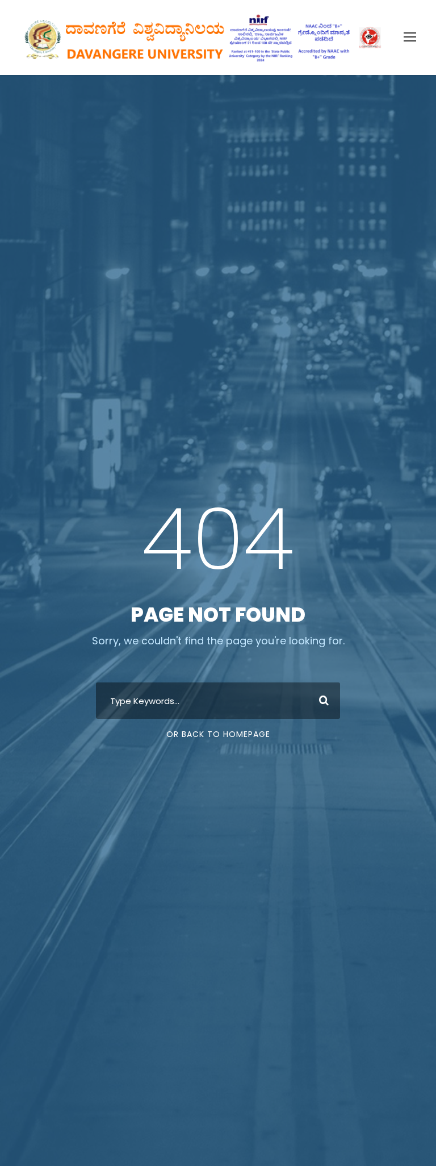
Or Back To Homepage (218, 734)
